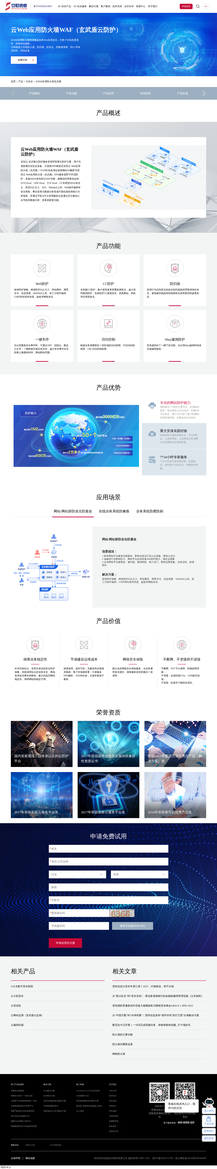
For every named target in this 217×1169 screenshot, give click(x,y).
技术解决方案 (49, 1096)
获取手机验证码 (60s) (132, 925)
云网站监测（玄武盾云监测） (27, 1015)
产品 (20, 81)
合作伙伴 (129, 6)
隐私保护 (112, 1126)
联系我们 (112, 1096)
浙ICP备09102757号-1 (163, 1158)
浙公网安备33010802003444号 (190, 1158)
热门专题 (80, 1084)
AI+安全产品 (64, 6)
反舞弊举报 (113, 1121)
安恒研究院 (113, 1116)
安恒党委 (112, 1111)
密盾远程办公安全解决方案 (55, 1111)
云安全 (29, 81)
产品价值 (182, 93)
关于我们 (152, 6)
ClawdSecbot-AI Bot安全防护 (88, 1091)
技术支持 (117, 6)
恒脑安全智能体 (17, 1091)
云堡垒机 (16, 1005)
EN (205, 6)
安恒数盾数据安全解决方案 (87, 1101)
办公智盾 (80, 1111)
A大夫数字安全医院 (22, 986)
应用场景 (145, 93)
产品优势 (108, 93)
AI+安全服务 (80, 6)
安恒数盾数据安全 (51, 1106)
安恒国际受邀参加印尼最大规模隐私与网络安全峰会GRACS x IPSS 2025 (152, 1005)
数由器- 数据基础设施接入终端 (89, 1106)
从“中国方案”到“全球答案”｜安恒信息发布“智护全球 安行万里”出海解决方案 (155, 1015)
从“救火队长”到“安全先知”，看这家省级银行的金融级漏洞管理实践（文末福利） (158, 996)
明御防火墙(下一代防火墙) (22, 1096)
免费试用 (22, 60)
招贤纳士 (112, 1106)
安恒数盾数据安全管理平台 (22, 1106)
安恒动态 (112, 1101)
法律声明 (15, 1158)
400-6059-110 (186, 1122)
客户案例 (105, 6)
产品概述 (34, 93)
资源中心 (140, 6)
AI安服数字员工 (83, 1096)
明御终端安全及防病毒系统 (22, 1111)
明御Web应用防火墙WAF (21, 1121)
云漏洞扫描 (17, 1025)
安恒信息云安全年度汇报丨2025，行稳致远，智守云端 (143, 986)
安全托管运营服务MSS (20, 1116)
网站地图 (30, 1158)
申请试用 (186, 6)
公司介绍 (112, 1091)
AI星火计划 (30, 1145)
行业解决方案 (49, 1091)
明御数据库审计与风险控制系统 (24, 1126)
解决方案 (93, 6)
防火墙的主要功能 (122, 1034)
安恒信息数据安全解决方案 (55, 1101)
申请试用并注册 (65, 942)
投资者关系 (113, 1131)
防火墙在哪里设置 (122, 1044)
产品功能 (71, 93)
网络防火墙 (118, 1054)
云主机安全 (17, 996)
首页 (13, 81)
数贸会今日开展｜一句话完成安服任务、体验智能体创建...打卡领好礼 (151, 1025)
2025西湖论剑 (55, 1145)
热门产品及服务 (17, 1084)
